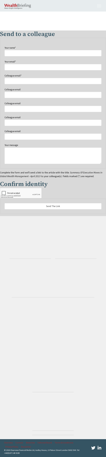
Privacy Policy (11, 446)
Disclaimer (26, 446)
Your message (11, 145)
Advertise (30, 442)
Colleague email (13, 89)
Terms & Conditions (64, 442)
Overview (8, 442)
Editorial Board (45, 442)
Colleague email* (13, 75)
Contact (19, 442)
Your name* (10, 47)
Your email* (10, 61)
